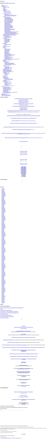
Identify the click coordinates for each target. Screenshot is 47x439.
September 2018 (4, 251)
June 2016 (3, 269)
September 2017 (4, 259)
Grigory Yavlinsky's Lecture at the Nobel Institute (23, 385)
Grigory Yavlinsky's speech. (23, 382)
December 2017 (3, 257)
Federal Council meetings (6, 37)
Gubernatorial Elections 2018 (8, 17)
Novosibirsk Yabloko (23, 170)
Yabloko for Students (23, 167)
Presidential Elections (7, 23)
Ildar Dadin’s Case (7, 51)
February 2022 (3, 224)
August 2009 (3, 302)
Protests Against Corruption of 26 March (9, 55)
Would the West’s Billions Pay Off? (23, 402)
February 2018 (3, 256)
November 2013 (4, 290)
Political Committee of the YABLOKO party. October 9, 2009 (35, 137)
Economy (9, 435)
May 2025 (3, 198)
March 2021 (3, 231)
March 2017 (3, 263)
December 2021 (3, 225)
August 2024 (3, 204)
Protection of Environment (8, 36)
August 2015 (3, 276)
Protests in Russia (7, 56)
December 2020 (3, 233)
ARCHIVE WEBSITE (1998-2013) (4, 3)
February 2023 (3, 216)
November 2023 (4, 210)
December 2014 (3, 281)
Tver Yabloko (23, 175)
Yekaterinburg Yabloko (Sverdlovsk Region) (23, 172)
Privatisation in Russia (7, 84)
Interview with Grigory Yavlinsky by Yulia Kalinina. (30, 331)
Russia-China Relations (7, 39)
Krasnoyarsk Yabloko (23, 173)
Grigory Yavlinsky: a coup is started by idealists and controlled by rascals (9, 312)
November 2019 (4, 242)
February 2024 (3, 208)
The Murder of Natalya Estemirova (9, 57)
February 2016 (3, 272)
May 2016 (3, 270)
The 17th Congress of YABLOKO (23, 141)
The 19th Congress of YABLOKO (9, 79)
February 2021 (3, 232)
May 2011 (3, 299)
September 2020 (4, 235)
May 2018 (3, 254)
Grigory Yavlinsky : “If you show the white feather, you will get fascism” (9, 311)
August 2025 (3, 196)
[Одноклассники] (23, 434)
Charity (4, 8)
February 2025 (3, 200)
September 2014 (4, 283)
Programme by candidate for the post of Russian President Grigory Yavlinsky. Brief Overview (12, 307)
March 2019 (3, 247)
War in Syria (6, 42)
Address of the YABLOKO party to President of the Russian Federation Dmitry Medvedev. (16, 137)
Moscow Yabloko (23, 166)
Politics (4, 65)
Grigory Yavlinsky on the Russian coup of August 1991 (7, 316)
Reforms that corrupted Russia (23, 365)
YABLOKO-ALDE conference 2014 (9, 85)
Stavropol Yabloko (23, 176)
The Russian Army (5, 76)
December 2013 (3, 289)
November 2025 (4, 194)
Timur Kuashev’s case (7, 58)
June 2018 (3, 253)
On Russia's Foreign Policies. (15, 120)
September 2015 (4, 275)
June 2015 (3, 277)
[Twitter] (24, 434)
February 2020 (3, 240)
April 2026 (3, 191)
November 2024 (4, 202)
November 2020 (4, 234)
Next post (5, 436)
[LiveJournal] (22, 434)
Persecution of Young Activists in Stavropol (10, 54)
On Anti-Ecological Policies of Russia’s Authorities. (13, 110)
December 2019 (3, 241)
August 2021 (3, 228)
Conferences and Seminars (6, 10)
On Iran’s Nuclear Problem (13, 123)
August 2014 (3, 284)
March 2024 (3, 207)
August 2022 (3, 220)
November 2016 (4, 266)
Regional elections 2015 (7, 28)
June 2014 (3, 285)
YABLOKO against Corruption (8, 67)
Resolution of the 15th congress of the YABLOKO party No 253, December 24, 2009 (30, 110)
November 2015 (4, 274)
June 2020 (3, 237)
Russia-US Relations (7, 41)
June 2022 (3, 221)
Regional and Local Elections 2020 (9, 27)
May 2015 (3, 278)
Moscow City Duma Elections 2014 (9, 19)
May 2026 (3, 190)
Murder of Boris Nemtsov (8, 53)
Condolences (4, 9)
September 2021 (4, 227)
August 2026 (3, 188)
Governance (4, 43)
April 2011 (3, 300)
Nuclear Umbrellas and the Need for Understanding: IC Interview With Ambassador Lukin (23, 399)
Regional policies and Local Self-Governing (8, 71)
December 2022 (3, 217)
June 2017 (3, 261)
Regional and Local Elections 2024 (7, 70)
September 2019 (4, 243)
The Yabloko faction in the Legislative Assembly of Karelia (11, 31)
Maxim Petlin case (7, 52)
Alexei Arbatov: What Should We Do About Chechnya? (23, 371)
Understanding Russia (5, 77)
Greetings (4, 45)
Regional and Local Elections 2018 (9, 26)
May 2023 (3, 214)
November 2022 (4, 218)
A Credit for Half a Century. (12, 353)
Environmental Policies (6, 35)
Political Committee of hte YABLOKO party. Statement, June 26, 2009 (27, 120)
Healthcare (6, 74)
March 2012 (3, 298)
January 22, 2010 (23, 129)
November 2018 (4, 250)
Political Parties (5, 61)
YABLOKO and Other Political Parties (9, 63)
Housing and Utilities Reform (8, 13)
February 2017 (3, 264)
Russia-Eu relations (7, 40)
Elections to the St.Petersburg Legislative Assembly (9, 34)
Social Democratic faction (6, 72)
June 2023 (3, 213)
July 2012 (3, 297)
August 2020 (3, 236)
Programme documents (4, 94)
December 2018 (3, 249)
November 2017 (4, 258)
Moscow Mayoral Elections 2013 (8, 22)
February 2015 (3, 280)
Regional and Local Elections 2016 (9, 25)
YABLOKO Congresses (6, 78)
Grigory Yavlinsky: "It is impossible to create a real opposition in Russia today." (23, 368)
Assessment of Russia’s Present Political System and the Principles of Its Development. (12, 133)
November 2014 (4, 282)
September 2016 (4, 267)
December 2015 (3, 273)
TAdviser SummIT (25, 425)
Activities (4, 7)
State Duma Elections (7, 30)
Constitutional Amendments (8, 44)
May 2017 (3, 262)
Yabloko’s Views (4, 6)
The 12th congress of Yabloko (23, 154)
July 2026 (3, 189)
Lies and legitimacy (23, 334)
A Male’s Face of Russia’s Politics (4, 317)
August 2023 (3, 212)
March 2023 (3, 215)
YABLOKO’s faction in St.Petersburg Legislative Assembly (12, 33)
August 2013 (3, 292)
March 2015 (3, 279)
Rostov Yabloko (23, 171)
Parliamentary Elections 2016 (6, 88)
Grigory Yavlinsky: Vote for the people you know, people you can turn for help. (12, 347)
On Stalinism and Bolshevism (23, 108)
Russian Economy (7, 14)
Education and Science (7, 73)
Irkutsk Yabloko (23, 169)
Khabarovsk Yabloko (23, 168)
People (2, 93)
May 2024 (3, 206)
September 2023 (4, 211)
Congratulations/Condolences (8, 82)
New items (4, 60)
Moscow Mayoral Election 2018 (8, 21)
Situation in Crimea (7, 66)
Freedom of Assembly (7, 50)
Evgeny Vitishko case (7, 49)
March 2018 (3, 255)
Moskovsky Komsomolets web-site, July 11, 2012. (17, 331)
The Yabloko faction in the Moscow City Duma (10, 32)
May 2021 (3, 230)
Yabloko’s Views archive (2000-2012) (6, 95)
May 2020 (3, 238)
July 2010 (3, 301)
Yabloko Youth (5, 80)
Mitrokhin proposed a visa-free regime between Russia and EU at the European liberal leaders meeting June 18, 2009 (23, 359)
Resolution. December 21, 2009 (23, 109)
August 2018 (3, 252)
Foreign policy (5, 38)
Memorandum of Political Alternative (7, 59)
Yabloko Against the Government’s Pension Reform (11, 15)
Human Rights (5, 47)
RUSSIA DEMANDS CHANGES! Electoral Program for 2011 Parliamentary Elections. (23, 106)
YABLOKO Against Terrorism (8, 68)
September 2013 (4, 291)
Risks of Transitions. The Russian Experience (6, 315)
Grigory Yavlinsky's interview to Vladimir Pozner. (13, 342)
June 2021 (3, 229)
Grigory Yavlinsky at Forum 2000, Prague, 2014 (6, 310)
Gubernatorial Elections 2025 (8, 18)
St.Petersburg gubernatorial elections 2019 (9, 29)
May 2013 (3, 294)
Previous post (2, 436)
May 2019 (3, 246)
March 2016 (3, 271)
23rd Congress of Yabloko (8, 12)
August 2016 (3, 268)
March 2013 (3, 295)
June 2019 (3, 245)
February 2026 (3, 192)
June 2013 (3, 293)
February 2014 (3, 288)
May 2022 (3, 222)
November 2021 (4, 226)
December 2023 (3, 209)
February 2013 (3, 296)
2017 (5, 48)
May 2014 (3, 286)
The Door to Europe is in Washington (26, 379)
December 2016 (3, 265)
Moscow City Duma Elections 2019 (9, 20)
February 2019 (3, 248)
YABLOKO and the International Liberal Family (10, 64)
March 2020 (3, 239)
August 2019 (3, 244)
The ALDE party (7, 62)
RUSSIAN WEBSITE (12, 3)
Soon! (4, 75)
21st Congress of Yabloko (8, 11)
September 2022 (4, 219)
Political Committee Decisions (8, 83)
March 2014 (3, 287)
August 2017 (3, 260)
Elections (4, 16)
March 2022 (3, 223)
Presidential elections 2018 (8, 24)
